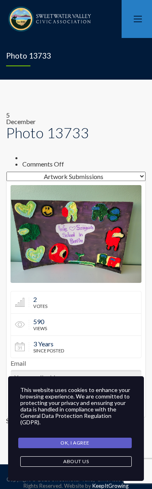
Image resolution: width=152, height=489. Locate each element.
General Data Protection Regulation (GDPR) (65, 419)
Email (18, 363)
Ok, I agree (75, 443)
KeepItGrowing (110, 486)
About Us (76, 461)
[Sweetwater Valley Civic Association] (50, 19)
